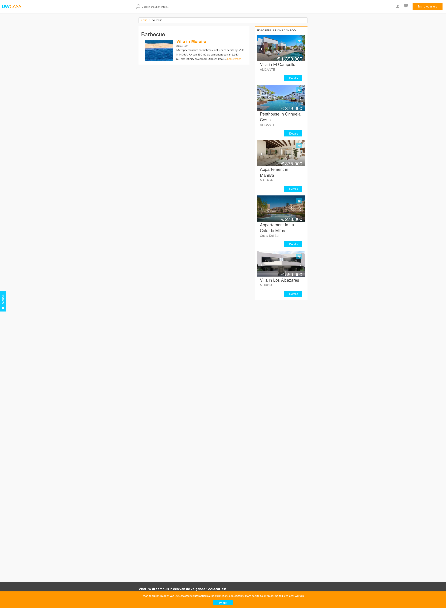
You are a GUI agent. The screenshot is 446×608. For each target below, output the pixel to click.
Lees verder (234, 58)
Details (293, 78)
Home (144, 20)
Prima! (223, 603)
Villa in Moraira (191, 41)
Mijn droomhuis (427, 6)
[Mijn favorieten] (406, 6)
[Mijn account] (398, 6)
